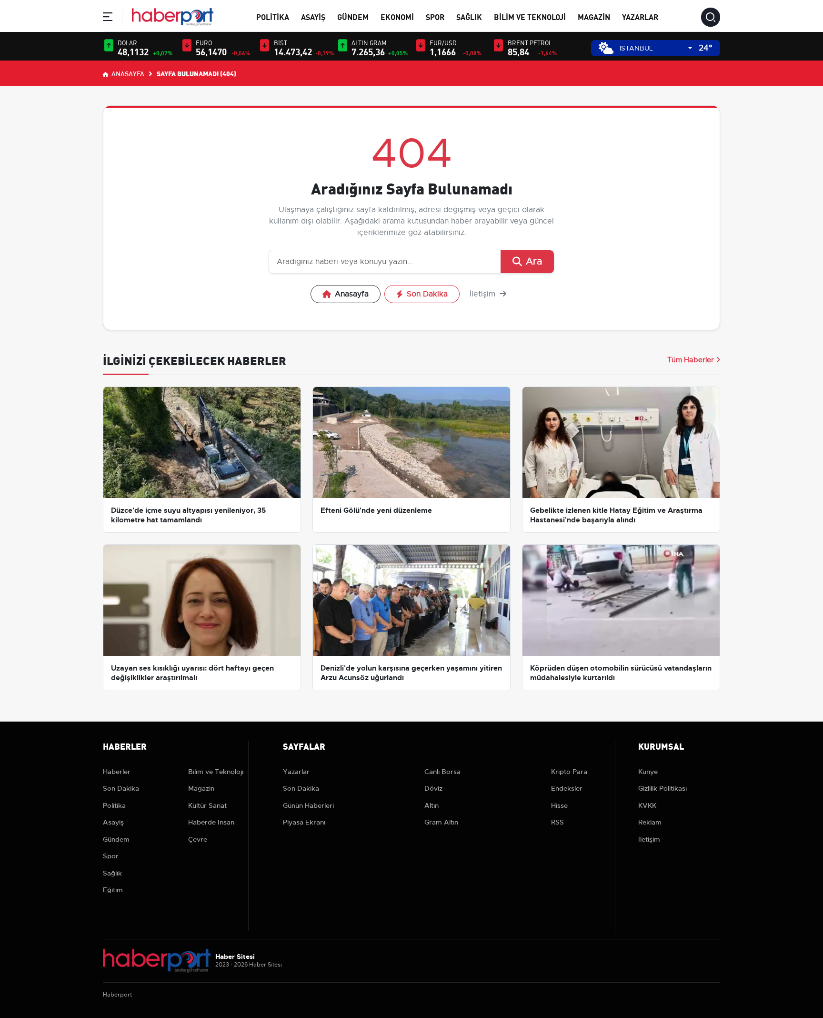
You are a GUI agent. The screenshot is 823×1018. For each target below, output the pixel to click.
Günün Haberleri (308, 805)
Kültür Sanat (207, 805)
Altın (431, 805)
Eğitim (113, 890)
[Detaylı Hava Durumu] (606, 48)
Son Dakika (427, 294)
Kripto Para (569, 771)
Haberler (116, 771)
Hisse (559, 805)
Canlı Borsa (442, 771)
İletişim (484, 294)
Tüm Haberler (690, 360)
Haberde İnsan (211, 822)
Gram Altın (441, 822)
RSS (557, 822)
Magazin (594, 16)
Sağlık (469, 16)
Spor (435, 16)
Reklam (650, 822)
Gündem (353, 16)
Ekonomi (397, 16)
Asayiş (313, 16)
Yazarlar (640, 16)
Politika (272, 16)
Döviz (433, 788)
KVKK (647, 805)
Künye (648, 771)
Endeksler (566, 788)
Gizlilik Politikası (662, 788)
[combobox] (656, 48)
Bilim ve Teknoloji (530, 16)
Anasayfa (127, 73)
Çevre (197, 839)
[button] (107, 18)
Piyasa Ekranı (304, 822)
